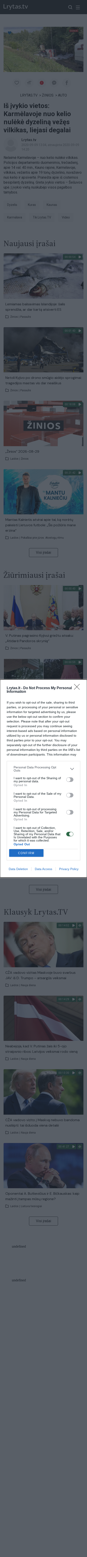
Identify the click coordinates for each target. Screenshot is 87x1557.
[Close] (78, 688)
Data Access (43, 869)
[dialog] (43, 779)
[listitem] (43, 769)
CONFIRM (26, 853)
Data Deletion (18, 869)
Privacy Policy (69, 869)
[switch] (69, 779)
